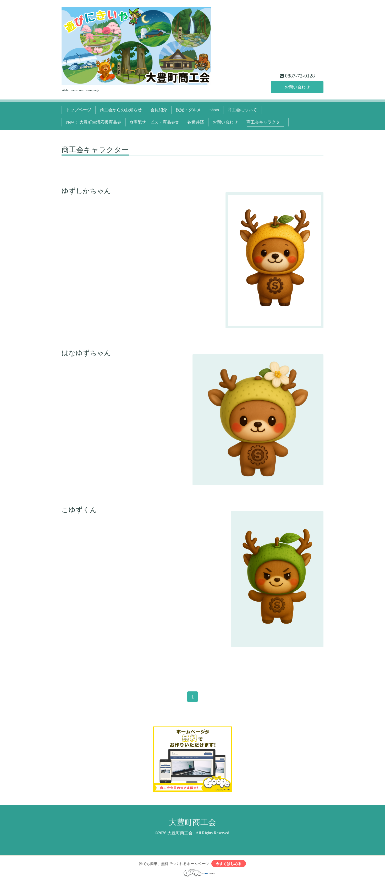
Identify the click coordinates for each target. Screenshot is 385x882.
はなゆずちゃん (86, 353)
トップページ (78, 110)
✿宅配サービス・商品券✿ (154, 122)
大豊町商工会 (192, 822)
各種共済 (195, 122)
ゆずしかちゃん (86, 191)
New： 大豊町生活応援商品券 (93, 122)
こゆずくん (79, 510)
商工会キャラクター (265, 122)
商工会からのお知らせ (121, 110)
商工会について (242, 110)
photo (214, 110)
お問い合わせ (297, 87)
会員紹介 (158, 110)
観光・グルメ (188, 110)
